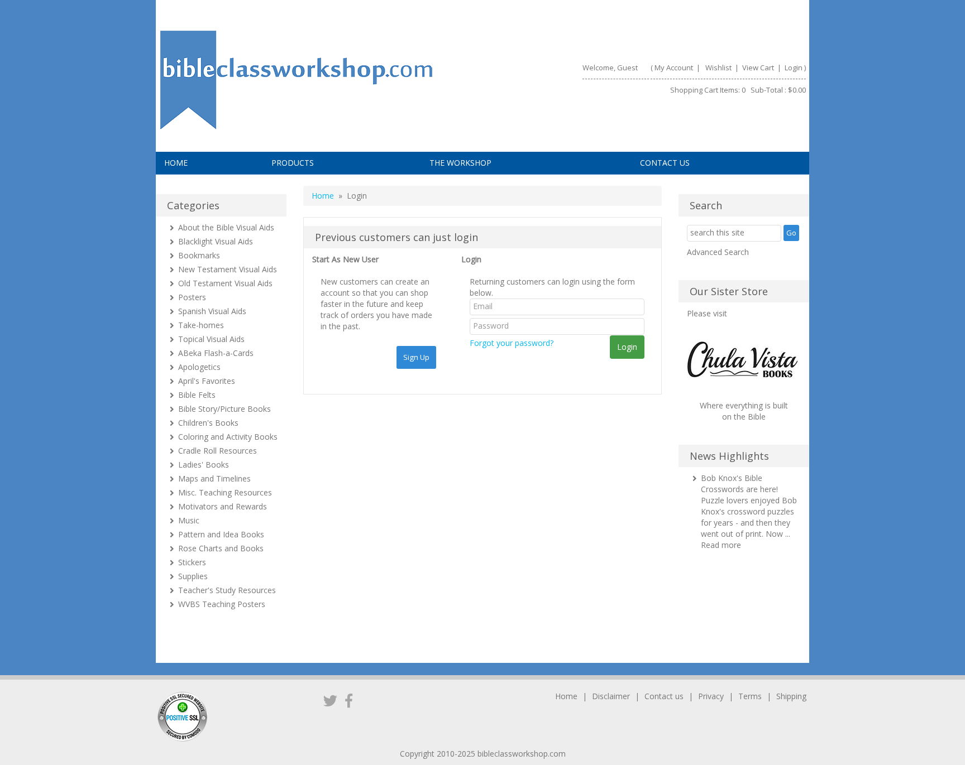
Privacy (711, 696)
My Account (674, 67)
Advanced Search (718, 252)
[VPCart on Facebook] (348, 700)
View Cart (757, 67)
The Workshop (460, 162)
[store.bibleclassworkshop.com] (314, 80)
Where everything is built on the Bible (744, 411)
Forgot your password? (511, 343)
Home (176, 162)
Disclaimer (611, 696)
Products (292, 162)
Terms (750, 696)
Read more (721, 545)
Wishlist (718, 67)
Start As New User (345, 259)
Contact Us (665, 162)
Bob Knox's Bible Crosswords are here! (739, 483)
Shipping (791, 696)
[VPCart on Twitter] (330, 700)
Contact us (664, 696)
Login (793, 67)
